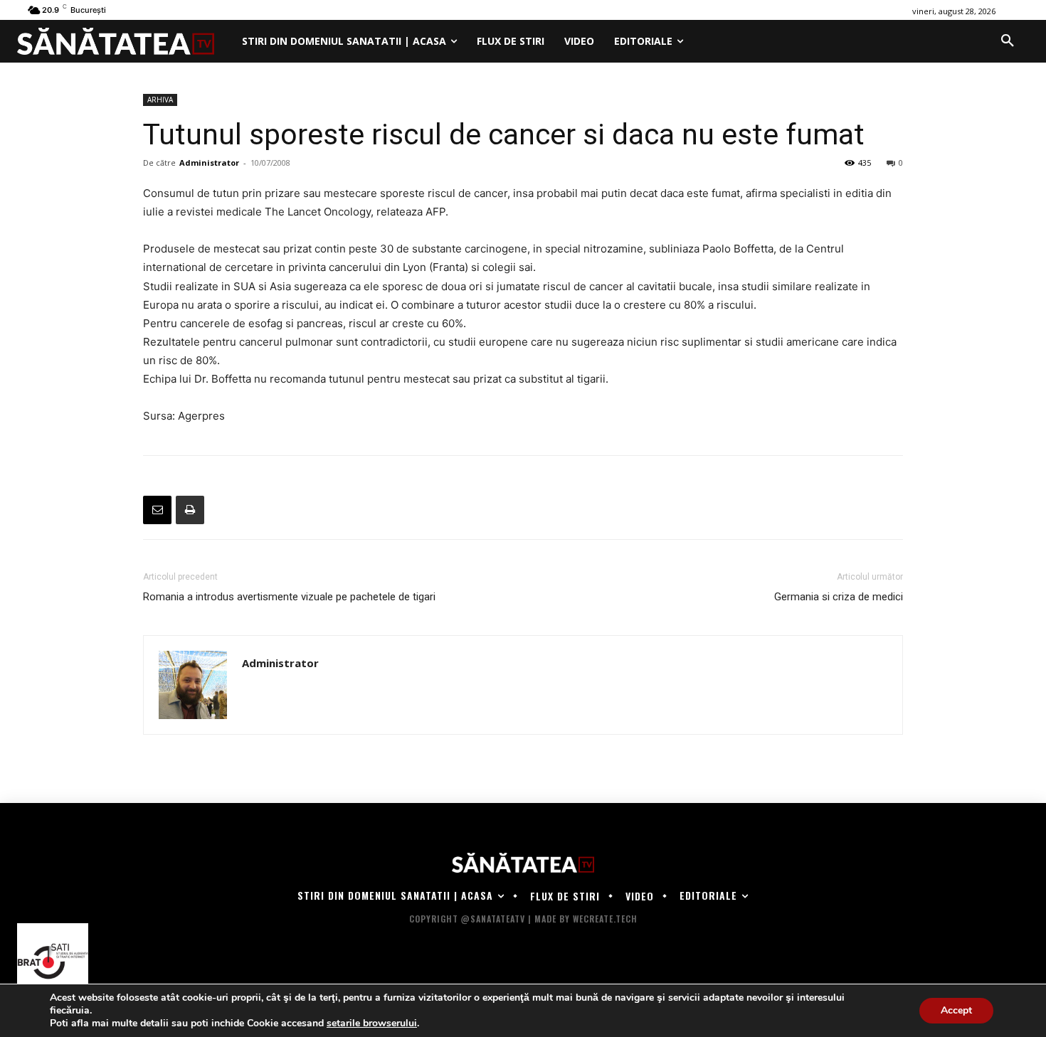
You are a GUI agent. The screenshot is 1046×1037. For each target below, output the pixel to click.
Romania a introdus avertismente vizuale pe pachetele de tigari (289, 596)
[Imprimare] (190, 510)
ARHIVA (160, 100)
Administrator (209, 162)
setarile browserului (372, 1023)
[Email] (157, 510)
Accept (956, 1010)
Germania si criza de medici (838, 596)
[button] (1007, 41)
